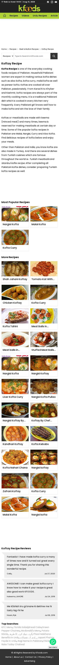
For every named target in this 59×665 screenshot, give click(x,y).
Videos (25, 15)
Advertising (29, 661)
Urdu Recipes (40, 15)
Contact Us (30, 657)
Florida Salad (21, 627)
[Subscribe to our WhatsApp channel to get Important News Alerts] (53, 642)
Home (4, 49)
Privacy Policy (45, 657)
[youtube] (55, 2)
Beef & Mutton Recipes (29, 49)
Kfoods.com (42, 652)
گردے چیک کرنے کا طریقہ (20, 634)
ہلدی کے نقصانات (28, 637)
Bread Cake (35, 627)
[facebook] (48, 2)
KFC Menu (7, 627)
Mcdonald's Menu (31, 630)
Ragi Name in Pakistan (30, 641)
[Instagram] (52, 2)
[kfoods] (29, 8)
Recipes (14, 15)
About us (18, 657)
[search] (54, 56)
